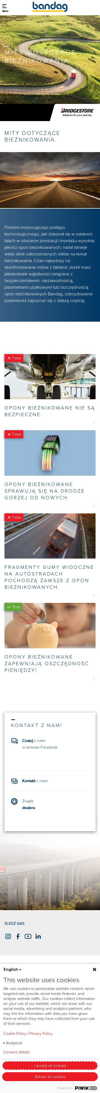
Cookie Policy (14, 1033)
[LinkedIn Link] (37, 936)
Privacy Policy (40, 1033)
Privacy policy (56, 1052)
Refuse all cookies (50, 1076)
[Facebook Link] (17, 936)
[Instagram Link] (7, 936)
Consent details (16, 1052)
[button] (5, 6)
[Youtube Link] (27, 936)
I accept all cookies (50, 1065)
